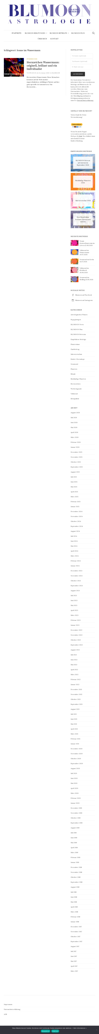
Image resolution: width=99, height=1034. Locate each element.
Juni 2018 (74, 897)
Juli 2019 (74, 833)
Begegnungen (76, 319)
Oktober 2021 (75, 699)
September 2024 (77, 526)
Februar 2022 (76, 679)
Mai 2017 (74, 961)
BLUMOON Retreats (58, 33)
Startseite (16, 33)
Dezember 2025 (76, 452)
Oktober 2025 (76, 462)
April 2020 (74, 788)
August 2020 (75, 768)
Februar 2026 (76, 442)
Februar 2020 (76, 798)
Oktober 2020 (76, 758)
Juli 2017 (73, 951)
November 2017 (76, 932)
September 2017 (76, 941)
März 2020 (75, 793)
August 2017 (75, 946)
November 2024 (77, 516)
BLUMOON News (77, 324)
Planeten (74, 369)
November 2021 (76, 694)
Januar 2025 (75, 506)
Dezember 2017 (76, 927)
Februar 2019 (75, 857)
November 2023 (76, 576)
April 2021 (74, 729)
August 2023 (75, 591)
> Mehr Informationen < (79, 1028)
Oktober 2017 (75, 936)
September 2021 (76, 704)
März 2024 (75, 556)
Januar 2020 (75, 803)
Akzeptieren (45, 1031)
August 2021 (75, 709)
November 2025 (76, 457)
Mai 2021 (74, 724)
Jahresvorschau (76, 354)
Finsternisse (75, 344)
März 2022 (74, 674)
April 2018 (74, 907)
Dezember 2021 (76, 689)
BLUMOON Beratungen (35, 33)
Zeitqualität (75, 399)
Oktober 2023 (76, 581)
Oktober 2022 (76, 640)
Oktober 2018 (75, 877)
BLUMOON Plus (77, 33)
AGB (5, 1014)
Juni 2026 (74, 422)
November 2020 (77, 754)
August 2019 (75, 828)
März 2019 (74, 852)
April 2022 (74, 670)
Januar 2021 (75, 744)
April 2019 (74, 847)
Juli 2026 (74, 417)
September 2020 (77, 763)
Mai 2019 (74, 843)
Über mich (42, 39)
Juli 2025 (74, 477)
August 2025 (75, 472)
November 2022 (76, 635)
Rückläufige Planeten (78, 379)
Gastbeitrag (75, 349)
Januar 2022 (75, 684)
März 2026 (74, 437)
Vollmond (74, 394)
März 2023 (74, 615)
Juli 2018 (73, 892)
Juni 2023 (74, 600)
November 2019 (76, 813)
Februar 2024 (76, 561)
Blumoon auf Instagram (84, 300)
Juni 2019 (74, 838)
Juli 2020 (74, 773)
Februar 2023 (76, 620)
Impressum (8, 1004)
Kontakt (54, 39)
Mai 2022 (74, 665)
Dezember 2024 (76, 511)
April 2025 (74, 492)
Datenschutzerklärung (12, 1009)
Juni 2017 (74, 956)
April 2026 (74, 432)
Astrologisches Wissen (79, 315)
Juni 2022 (74, 660)
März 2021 (74, 734)
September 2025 (77, 467)
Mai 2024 (74, 546)
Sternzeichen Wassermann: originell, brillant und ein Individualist (43, 66)
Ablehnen (55, 1031)
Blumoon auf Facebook (83, 295)
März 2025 (74, 497)
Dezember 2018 (76, 867)
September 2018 (76, 882)
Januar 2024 (75, 566)
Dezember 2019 (76, 808)
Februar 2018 (75, 917)
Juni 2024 (74, 541)
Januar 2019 (75, 862)
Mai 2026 (74, 427)
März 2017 (74, 971)
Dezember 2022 (76, 630)
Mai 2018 (74, 902)
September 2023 (77, 586)
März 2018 (74, 912)
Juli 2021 (73, 714)
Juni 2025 (74, 482)
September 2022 (77, 645)
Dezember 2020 (76, 749)
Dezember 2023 (76, 571)
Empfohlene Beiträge (78, 339)
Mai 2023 (74, 605)
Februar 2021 (75, 739)
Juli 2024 (74, 536)
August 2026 (75, 413)
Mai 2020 (74, 783)
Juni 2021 (74, 719)
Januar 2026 (75, 447)
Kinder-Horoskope (78, 359)
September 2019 (76, 823)
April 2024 (74, 551)
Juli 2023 (74, 595)
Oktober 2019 (76, 818)
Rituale (73, 374)
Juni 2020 (74, 778)
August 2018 (75, 887)
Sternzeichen (32, 59)
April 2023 (74, 610)
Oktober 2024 (76, 521)
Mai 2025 (74, 487)
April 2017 (74, 966)
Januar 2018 (75, 922)
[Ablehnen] (97, 1030)
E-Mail (79, 136)
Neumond (74, 364)
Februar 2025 (75, 502)
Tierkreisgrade (76, 389)
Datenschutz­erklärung (85, 100)
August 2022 (75, 650)
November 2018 (76, 872)
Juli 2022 (74, 655)
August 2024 (75, 531)
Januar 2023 (75, 625)
